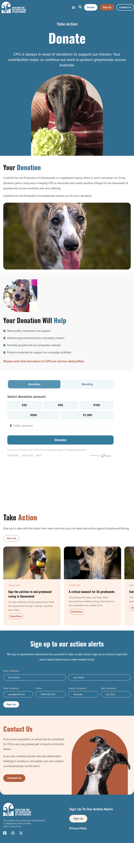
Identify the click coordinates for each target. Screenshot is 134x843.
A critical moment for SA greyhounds (92, 592)
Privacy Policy (78, 828)
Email (11, 688)
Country (77, 688)
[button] (73, 7)
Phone (39, 688)
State (108, 688)
